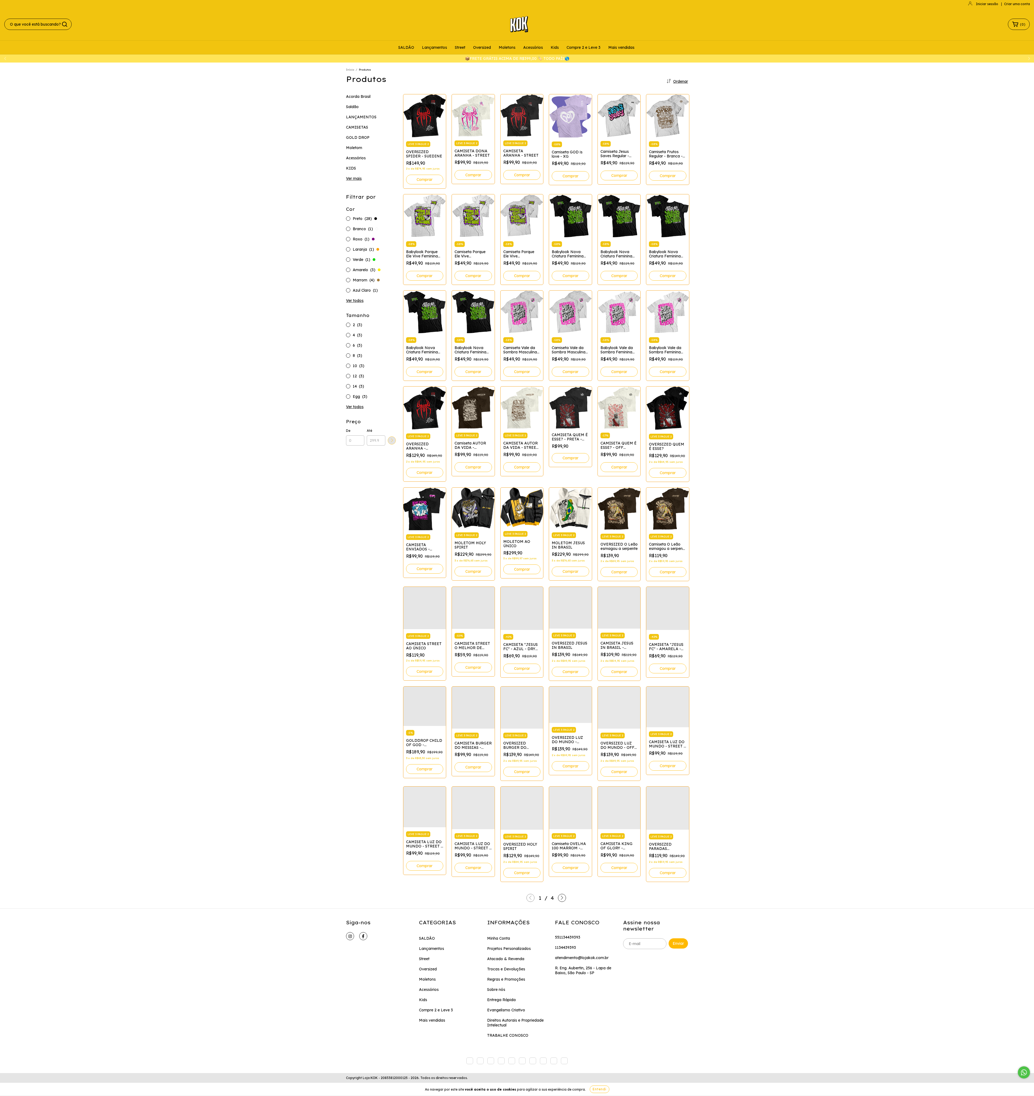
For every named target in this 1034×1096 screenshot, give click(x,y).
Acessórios (533, 47)
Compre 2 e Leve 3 (583, 47)
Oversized (482, 47)
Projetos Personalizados (509, 948)
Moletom (354, 147)
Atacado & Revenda (505, 958)
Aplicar (392, 440)
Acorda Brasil (358, 96)
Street (460, 47)
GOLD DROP (357, 137)
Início (350, 69)
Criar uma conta (1017, 4)
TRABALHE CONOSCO (507, 1035)
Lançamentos (434, 47)
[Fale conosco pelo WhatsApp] (1024, 1072)
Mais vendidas (621, 47)
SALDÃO (406, 47)
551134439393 (567, 937)
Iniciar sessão (987, 4)
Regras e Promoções (506, 979)
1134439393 (565, 947)
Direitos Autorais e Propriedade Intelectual (515, 1023)
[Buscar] (64, 24)
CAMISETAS (357, 127)
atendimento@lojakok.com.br (582, 957)
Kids (555, 47)
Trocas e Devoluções (506, 969)
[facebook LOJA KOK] (363, 936)
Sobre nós (496, 989)
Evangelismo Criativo (506, 1010)
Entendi (599, 1089)
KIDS (351, 168)
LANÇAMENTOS (361, 117)
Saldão (352, 106)
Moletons (507, 47)
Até (369, 431)
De (348, 431)
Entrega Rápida (501, 999)
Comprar (424, 179)
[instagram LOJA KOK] (350, 936)
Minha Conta (498, 938)
